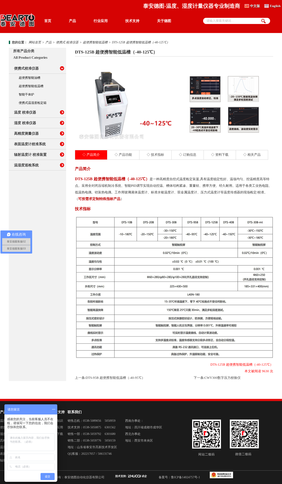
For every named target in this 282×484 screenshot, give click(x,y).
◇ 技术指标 (155, 154)
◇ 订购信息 (187, 154)
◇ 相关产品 (252, 154)
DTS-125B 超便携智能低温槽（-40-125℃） (141, 42)
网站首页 (35, 42)
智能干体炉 (26, 94)
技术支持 (132, 21)
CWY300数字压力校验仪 (222, 378)
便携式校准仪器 (26, 68)
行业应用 (101, 21)
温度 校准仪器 (25, 112)
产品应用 (57, 427)
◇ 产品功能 (123, 154)
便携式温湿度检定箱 (32, 102)
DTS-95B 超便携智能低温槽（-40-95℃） (115, 378)
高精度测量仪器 (26, 133)
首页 (47, 21)
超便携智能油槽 (29, 77)
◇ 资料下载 (219, 154)
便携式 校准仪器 (67, 42)
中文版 (255, 6)
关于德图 (164, 21)
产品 (72, 21)
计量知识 (57, 420)
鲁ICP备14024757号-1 (185, 477)
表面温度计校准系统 (30, 144)
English (275, 6)
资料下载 (57, 434)
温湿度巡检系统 (26, 165)
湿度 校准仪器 (25, 123)
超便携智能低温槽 (95, 42)
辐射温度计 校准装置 (30, 154)
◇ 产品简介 (91, 154)
